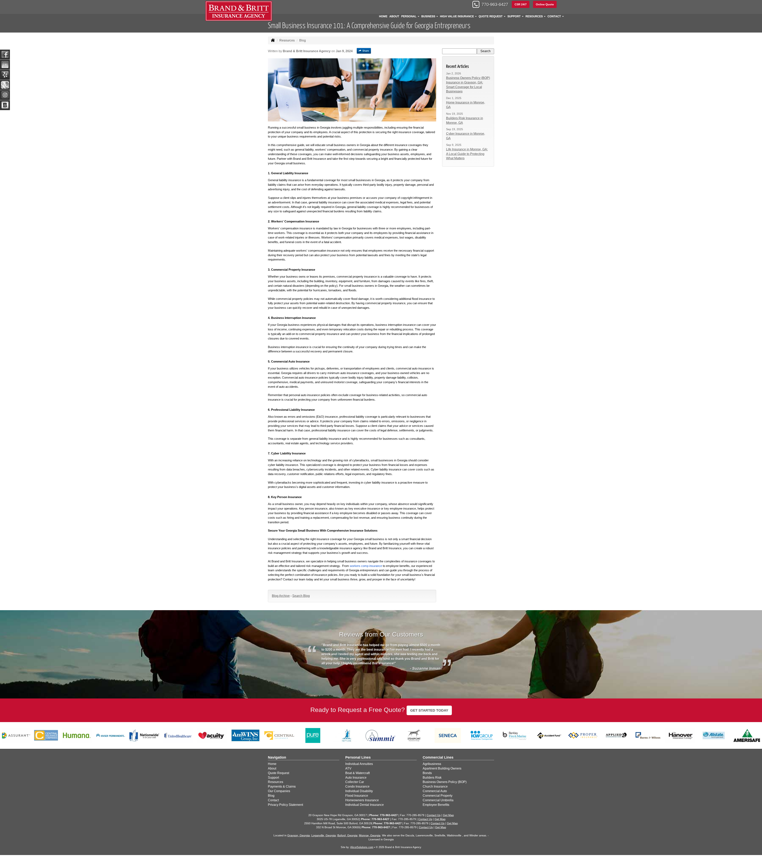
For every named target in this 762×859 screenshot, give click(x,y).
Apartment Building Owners (442, 768)
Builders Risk (432, 777)
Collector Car (354, 782)
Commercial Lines (438, 757)
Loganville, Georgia (323, 835)
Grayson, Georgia (298, 835)
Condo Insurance (357, 786)
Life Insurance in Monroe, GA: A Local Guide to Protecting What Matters (467, 154)
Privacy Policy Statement (285, 804)
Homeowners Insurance (362, 800)
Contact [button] (554, 16)
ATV (348, 768)
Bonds (427, 773)
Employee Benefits (436, 804)
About (394, 16)
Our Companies (279, 791)
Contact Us (434, 815)
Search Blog (301, 595)
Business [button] (428, 16)
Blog (271, 795)
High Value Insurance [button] (457, 16)
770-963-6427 (495, 4)
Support (273, 777)
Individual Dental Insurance (364, 804)
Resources (287, 40)
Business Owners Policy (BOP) (445, 782)
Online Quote (545, 4)
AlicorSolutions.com (361, 847)
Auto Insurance (356, 777)
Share (365, 50)
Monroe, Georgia (369, 835)
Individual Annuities (359, 764)
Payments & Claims (282, 786)
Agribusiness (432, 764)
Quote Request (278, 773)
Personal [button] (409, 16)
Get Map (448, 815)
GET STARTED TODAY (429, 710)
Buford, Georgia (347, 835)
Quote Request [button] (491, 16)
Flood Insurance (356, 795)
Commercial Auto (435, 791)
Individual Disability (359, 791)
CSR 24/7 (521, 4)
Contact (273, 800)
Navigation (277, 757)
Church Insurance (435, 786)
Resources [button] (534, 16)
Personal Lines (358, 757)
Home (383, 16)
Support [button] (514, 16)
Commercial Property (437, 795)
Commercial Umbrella (438, 800)
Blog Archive (281, 595)
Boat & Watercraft (357, 773)
